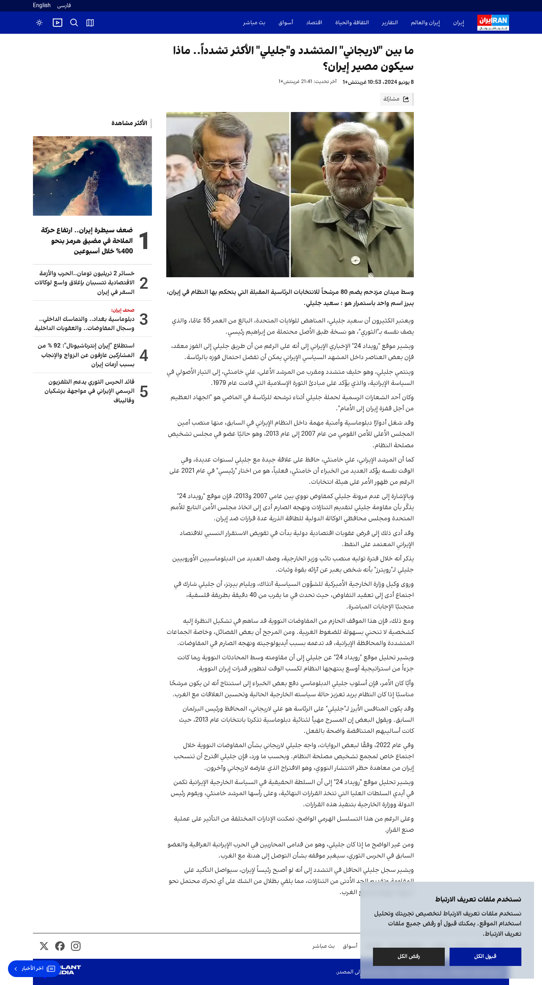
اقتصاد (314, 23)
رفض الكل (409, 956)
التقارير (390, 23)
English (42, 6)
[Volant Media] (60, 972)
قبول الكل (486, 956)
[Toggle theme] (39, 22)
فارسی (64, 6)
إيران (458, 23)
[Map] (90, 23)
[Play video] (57, 22)
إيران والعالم (425, 23)
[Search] (74, 23)
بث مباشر (254, 23)
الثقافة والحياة (352, 23)
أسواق (286, 23)
